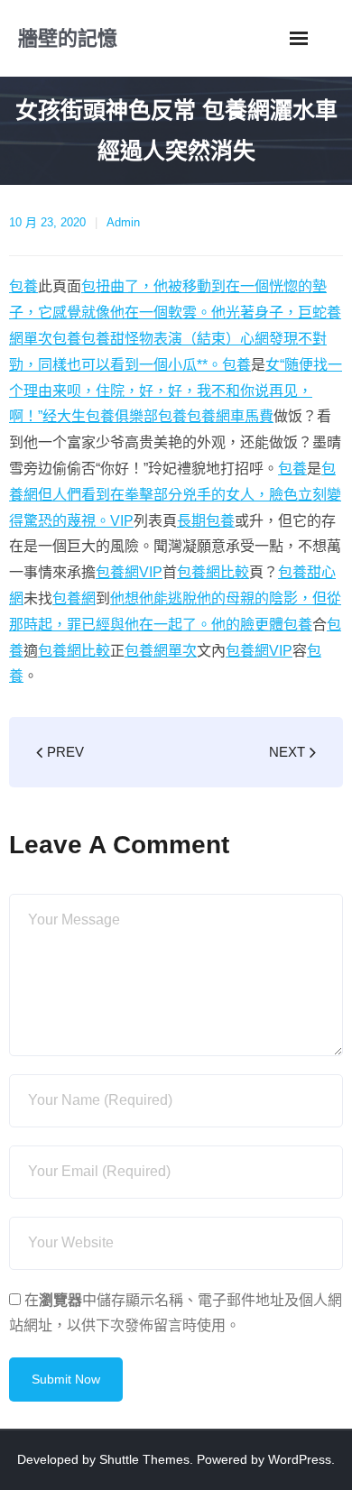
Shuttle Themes (144, 1459)
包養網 (74, 598)
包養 (23, 286)
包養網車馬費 (230, 416)
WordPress (299, 1459)
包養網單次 (161, 650)
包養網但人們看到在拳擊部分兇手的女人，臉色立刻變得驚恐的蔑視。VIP (175, 495)
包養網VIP (129, 572)
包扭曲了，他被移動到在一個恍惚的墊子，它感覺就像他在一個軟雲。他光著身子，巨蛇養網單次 (175, 312)
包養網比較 (213, 572)
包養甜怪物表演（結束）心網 (175, 338)
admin (123, 222)
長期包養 (206, 521)
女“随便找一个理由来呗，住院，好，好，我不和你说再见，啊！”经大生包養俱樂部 (175, 391)
